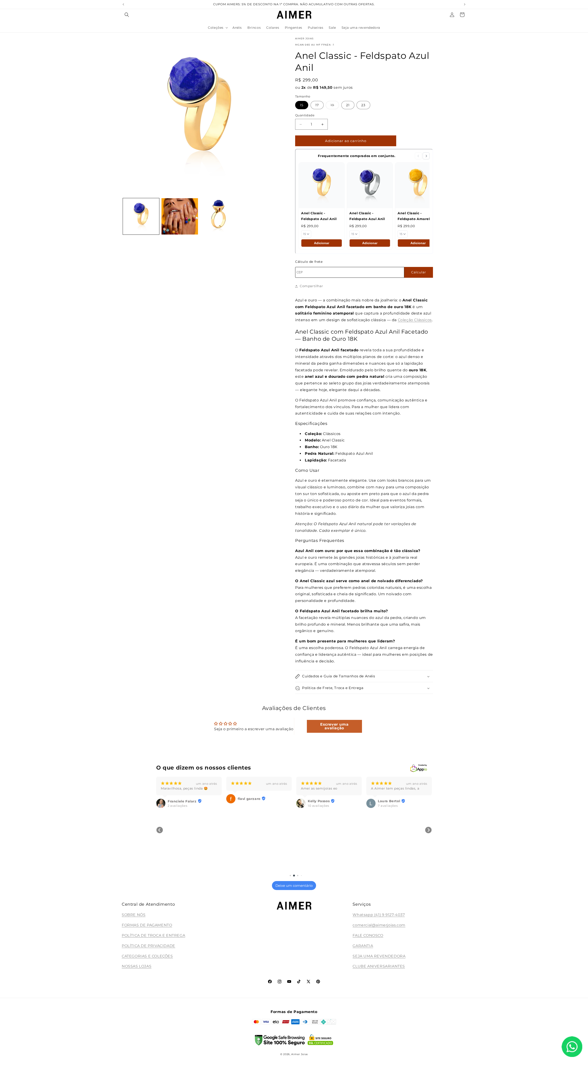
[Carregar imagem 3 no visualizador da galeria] (218, 216)
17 (317, 105)
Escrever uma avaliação (334, 726)
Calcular (418, 272)
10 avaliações (248, 805)
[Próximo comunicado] (465, 4)
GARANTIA (363, 946)
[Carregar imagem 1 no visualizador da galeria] (141, 216)
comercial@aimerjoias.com (379, 925)
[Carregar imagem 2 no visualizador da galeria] (179, 216)
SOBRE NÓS (133, 915)
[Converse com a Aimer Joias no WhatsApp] (572, 1047)
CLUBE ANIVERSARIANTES (379, 966)
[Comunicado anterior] (123, 4)
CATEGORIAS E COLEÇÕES (147, 956)
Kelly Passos (249, 801)
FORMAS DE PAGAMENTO (147, 925)
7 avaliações (318, 805)
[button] (127, 15)
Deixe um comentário (294, 885)
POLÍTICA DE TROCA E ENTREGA (153, 935)
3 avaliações (387, 869)
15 (301, 105)
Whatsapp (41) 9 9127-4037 (379, 915)
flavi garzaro (179, 799)
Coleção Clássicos (415, 320)
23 (363, 105)
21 (348, 105)
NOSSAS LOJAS (136, 966)
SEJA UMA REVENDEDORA (379, 956)
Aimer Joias (299, 1054)
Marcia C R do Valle (395, 865)
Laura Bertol (319, 801)
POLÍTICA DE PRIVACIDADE (148, 946)
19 (335, 106)
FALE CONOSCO (368, 935)
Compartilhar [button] (311, 286)
